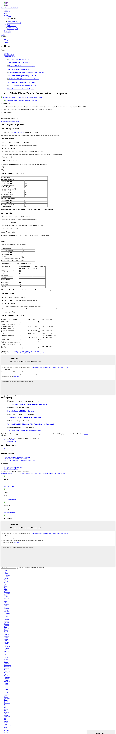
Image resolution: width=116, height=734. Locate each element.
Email (17, 121)
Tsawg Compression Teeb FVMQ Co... (20, 89)
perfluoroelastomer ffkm (18, 132)
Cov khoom (7, 24)
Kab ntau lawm (11, 20)
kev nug (86, 434)
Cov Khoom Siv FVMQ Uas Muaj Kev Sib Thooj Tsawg (24, 351)
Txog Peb (6, 15)
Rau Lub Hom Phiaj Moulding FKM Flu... (22, 76)
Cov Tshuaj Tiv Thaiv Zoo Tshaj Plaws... (21, 82)
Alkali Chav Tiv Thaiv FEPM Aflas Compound (24, 417)
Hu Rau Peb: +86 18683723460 (9, 8)
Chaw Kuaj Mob (12, 21)
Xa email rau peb (5, 121)
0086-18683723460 (9, 512)
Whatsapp (13, 121)
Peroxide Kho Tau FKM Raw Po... (19, 62)
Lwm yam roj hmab (12, 29)
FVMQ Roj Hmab (12, 27)
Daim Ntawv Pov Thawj (14, 23)
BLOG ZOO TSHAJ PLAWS (34, 473)
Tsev (5, 13)
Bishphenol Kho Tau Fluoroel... (18, 69)
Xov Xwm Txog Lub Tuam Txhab (13, 467)
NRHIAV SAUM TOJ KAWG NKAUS (54, 473)
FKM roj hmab (11, 26)
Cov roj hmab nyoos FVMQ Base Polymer (15, 458)
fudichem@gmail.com (10, 441)
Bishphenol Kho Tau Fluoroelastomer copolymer (24, 430)
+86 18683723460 (9, 440)
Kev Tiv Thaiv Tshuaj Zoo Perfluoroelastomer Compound (19, 460)
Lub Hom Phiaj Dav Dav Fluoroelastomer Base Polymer (27, 404)
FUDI (9, 16)
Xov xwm (7, 30)
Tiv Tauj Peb (7, 32)
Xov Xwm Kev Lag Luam (11, 469)
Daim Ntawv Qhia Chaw (18, 473)
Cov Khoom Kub (5, 473)
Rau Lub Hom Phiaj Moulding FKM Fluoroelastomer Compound (26, 352)
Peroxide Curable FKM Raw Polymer (20, 411)
